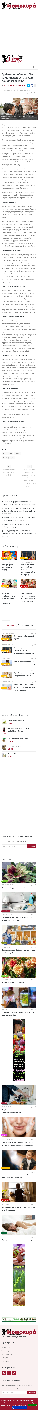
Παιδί (18, 453)
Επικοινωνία (5, 1361)
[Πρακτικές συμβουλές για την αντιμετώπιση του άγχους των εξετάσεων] (9, 583)
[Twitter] (14, 1373)
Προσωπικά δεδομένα (19, 1408)
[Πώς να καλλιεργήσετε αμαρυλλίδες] (19, 872)
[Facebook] (9, 1373)
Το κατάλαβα (32, 1405)
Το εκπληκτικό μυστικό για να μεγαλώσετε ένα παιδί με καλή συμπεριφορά (19, 1176)
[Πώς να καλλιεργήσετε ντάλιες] (19, 967)
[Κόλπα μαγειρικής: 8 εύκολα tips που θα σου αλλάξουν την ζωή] (19, 935)
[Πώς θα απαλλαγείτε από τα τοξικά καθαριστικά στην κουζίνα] (19, 1095)
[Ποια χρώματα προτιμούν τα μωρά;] (9, 555)
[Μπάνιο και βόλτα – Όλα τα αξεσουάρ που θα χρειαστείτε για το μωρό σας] (7, 687)
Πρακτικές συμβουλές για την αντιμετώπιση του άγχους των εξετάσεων (9, 598)
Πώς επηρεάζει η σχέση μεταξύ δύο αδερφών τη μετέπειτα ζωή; (18, 1209)
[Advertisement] (19, 31)
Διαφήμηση (5, 1358)
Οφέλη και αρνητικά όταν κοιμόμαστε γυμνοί (18, 1240)
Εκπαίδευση (9, 86)
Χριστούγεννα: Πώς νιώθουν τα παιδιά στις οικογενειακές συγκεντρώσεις (28, 597)
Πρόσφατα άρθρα (25, 625)
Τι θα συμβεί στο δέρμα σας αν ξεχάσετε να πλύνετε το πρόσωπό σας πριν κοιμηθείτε (17, 1143)
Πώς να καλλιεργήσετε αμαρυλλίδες (15, 888)
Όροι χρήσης (5, 1351)
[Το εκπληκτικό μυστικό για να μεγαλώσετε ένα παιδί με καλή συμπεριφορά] (19, 1160)
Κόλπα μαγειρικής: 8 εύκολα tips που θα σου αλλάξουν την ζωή (18, 951)
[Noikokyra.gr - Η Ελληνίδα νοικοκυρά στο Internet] (19, 5)
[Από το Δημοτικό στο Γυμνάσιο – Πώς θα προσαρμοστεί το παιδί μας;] (28, 555)
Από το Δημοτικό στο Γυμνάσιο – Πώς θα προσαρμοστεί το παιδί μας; (28, 570)
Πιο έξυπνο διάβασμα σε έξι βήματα (24, 637)
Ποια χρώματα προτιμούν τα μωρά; (7, 567)
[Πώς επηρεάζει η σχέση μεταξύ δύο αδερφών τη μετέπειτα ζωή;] (19, 1192)
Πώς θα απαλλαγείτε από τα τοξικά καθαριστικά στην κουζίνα (14, 1111)
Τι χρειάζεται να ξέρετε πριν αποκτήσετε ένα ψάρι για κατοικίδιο (18, 1013)
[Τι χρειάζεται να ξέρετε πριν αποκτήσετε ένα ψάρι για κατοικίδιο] (19, 997)
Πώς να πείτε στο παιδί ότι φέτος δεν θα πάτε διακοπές (24, 662)
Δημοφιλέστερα (8, 625)
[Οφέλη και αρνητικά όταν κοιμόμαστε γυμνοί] (19, 1225)
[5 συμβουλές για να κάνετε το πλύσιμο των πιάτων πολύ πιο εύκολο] (19, 902)
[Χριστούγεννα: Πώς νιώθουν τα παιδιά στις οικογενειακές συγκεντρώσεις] (28, 583)
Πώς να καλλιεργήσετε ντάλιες (13, 982)
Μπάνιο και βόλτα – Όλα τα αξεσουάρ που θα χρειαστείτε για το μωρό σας (25, 687)
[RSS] (4, 1373)
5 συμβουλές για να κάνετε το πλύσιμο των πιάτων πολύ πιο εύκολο (17, 919)
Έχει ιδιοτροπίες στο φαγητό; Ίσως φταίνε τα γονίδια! (25, 674)
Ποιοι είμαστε (6, 1347)
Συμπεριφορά (20, 86)
